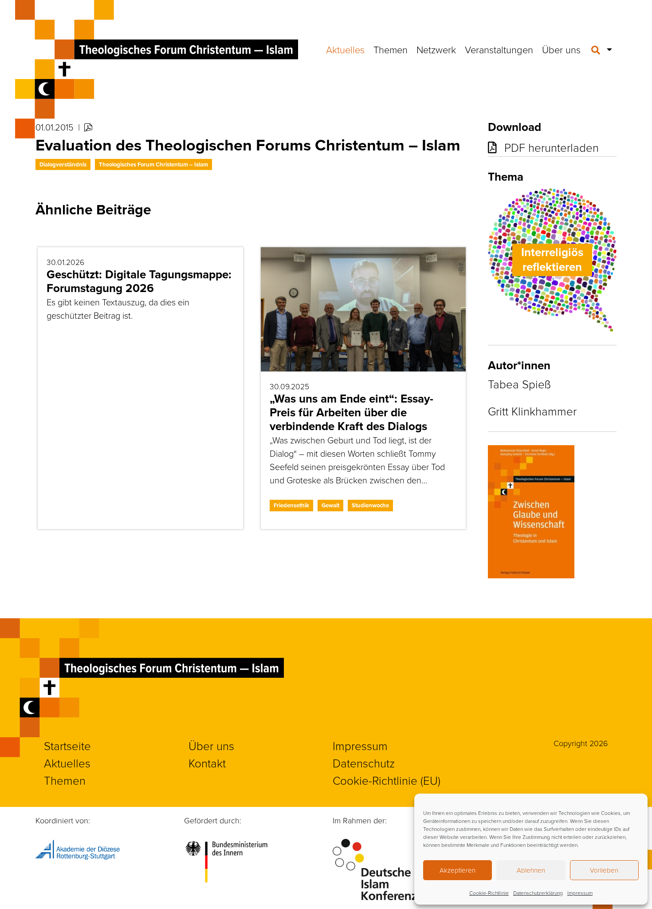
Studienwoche (370, 505)
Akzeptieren (457, 870)
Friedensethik (291, 505)
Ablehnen (531, 870)
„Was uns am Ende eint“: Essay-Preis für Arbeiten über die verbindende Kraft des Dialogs (351, 412)
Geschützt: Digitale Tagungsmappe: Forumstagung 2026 (139, 281)
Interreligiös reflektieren (552, 260)
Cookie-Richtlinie (489, 893)
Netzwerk (436, 49)
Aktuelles (345, 49)
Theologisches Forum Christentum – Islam (153, 164)
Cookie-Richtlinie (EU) (386, 780)
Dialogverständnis (62, 164)
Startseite (67, 746)
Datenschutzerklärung (538, 893)
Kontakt (207, 763)
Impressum (580, 893)
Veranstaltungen (499, 49)
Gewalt (330, 505)
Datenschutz (364, 763)
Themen (390, 49)
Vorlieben (604, 870)
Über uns (561, 49)
